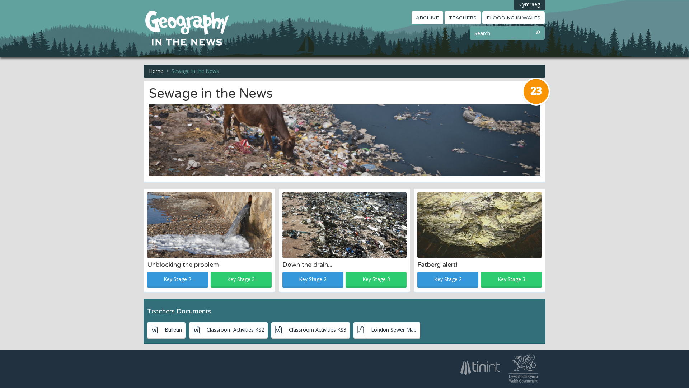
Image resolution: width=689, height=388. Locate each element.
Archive (427, 18)
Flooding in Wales (513, 18)
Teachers (463, 18)
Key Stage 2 (177, 279)
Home (156, 70)
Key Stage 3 (241, 279)
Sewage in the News (195, 70)
